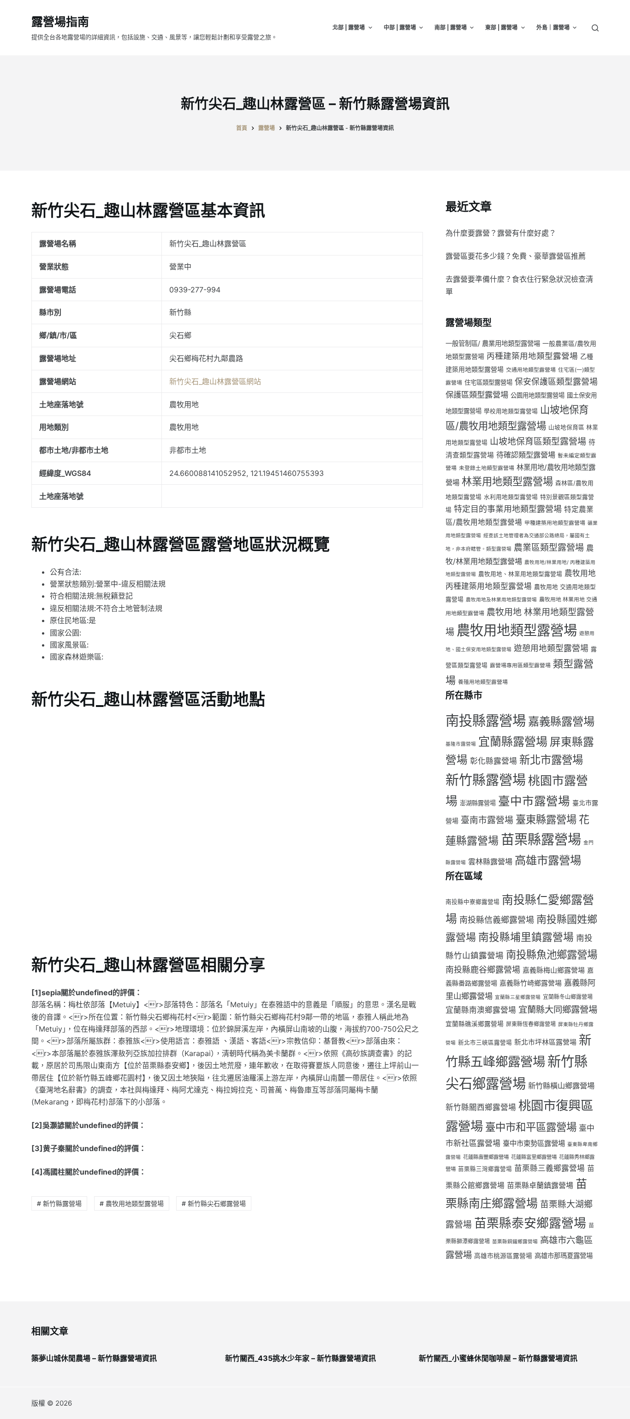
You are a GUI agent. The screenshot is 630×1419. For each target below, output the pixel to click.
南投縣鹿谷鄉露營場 (483, 969)
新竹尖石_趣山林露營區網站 (215, 381)
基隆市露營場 (461, 744)
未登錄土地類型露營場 (486, 467)
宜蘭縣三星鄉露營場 (518, 997)
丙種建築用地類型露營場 (532, 356)
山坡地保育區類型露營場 (538, 441)
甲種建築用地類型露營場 (554, 522)
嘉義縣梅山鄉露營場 (554, 970)
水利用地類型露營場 (511, 496)
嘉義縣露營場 (561, 721)
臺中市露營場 (534, 801)
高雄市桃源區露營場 (503, 1255)
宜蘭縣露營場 (512, 741)
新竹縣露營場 (486, 780)
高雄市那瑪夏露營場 (564, 1255)
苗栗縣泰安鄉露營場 (530, 1223)
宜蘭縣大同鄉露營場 (557, 1009)
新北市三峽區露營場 (485, 1042)
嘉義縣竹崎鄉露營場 (530, 983)
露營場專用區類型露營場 (520, 665)
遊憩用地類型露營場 (551, 648)
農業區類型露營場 (549, 547)
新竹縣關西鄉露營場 (481, 1107)
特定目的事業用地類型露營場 (508, 509)
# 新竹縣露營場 (59, 1203)
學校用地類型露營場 (511, 411)
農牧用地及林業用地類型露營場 (501, 600)
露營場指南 (60, 22)
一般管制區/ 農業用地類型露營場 (493, 343)
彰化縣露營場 (493, 761)
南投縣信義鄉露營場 (496, 920)
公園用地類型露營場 (538, 395)
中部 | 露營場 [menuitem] (400, 27)
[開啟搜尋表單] (595, 27)
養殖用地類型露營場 (483, 681)
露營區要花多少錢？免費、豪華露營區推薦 (516, 256)
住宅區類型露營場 (488, 382)
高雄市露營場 (548, 860)
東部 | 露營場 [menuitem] (501, 27)
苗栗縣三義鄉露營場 (549, 1168)
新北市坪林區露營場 (545, 1042)
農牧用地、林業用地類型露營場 (520, 573)
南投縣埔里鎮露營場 (526, 937)
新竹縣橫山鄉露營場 (561, 1085)
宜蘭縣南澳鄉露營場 (481, 1010)
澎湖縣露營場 (478, 803)
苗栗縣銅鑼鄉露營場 (515, 1242)
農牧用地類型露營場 (517, 630)
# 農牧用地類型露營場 (132, 1203)
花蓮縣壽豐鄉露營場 (486, 1157)
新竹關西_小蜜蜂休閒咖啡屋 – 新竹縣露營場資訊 (498, 1358)
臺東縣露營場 (546, 819)
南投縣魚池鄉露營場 (551, 954)
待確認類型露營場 (525, 454)
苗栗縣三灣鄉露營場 (485, 1168)
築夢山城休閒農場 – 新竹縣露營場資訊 (94, 1358)
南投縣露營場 (486, 720)
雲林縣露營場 (490, 861)
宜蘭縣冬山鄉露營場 (568, 996)
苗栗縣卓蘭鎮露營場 (540, 1185)
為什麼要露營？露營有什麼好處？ (501, 232)
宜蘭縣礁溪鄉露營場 (475, 1023)
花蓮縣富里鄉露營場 (534, 1157)
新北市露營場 (551, 759)
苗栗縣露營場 (541, 839)
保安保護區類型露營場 (556, 381)
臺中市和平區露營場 (531, 1127)
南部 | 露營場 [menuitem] (450, 27)
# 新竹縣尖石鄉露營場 (214, 1203)
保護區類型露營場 (477, 394)
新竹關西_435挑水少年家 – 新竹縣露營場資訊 (300, 1358)
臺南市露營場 (487, 820)
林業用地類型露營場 (507, 481)
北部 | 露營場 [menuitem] (349, 27)
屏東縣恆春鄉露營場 (531, 1024)
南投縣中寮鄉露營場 (472, 901)
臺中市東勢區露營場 (534, 1143)
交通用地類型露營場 (531, 369)
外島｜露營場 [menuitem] (553, 27)
